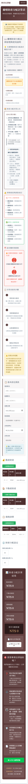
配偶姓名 (7, 396)
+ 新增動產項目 (9, 466)
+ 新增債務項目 (9, 523)
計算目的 (7, 436)
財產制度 (7, 416)
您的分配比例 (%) (7, 548)
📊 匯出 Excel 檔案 (14, 644)
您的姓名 (7, 386)
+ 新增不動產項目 (9, 495)
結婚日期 (7, 406)
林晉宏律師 (6, 2)
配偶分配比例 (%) (7, 558)
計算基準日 (8, 426)
